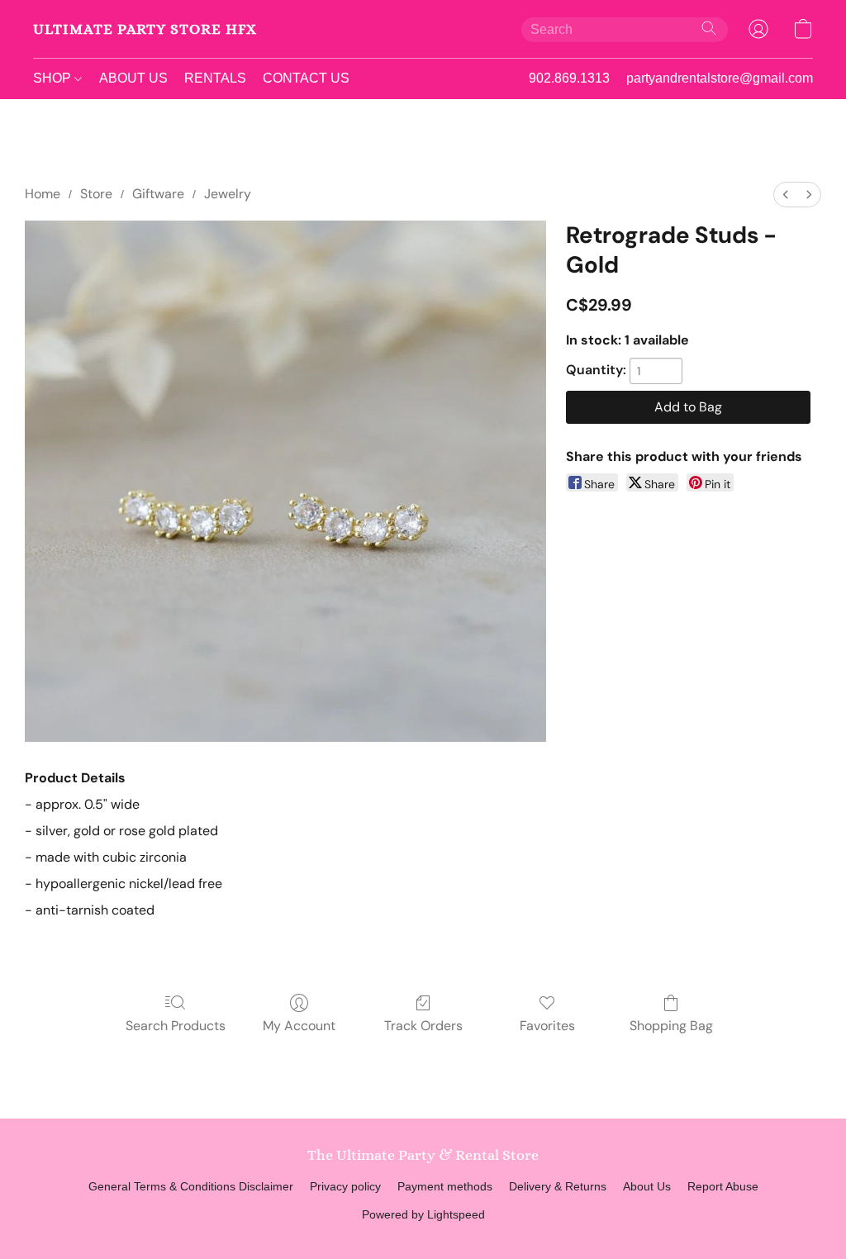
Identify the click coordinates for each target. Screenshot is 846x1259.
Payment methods (444, 1186)
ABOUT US (133, 78)
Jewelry (227, 193)
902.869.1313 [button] (569, 78)
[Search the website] (708, 28)
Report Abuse (722, 1186)
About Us (647, 1186)
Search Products (176, 1025)
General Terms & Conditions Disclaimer (190, 1186)
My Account (299, 1025)
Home (42, 193)
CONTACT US (306, 78)
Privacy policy (345, 1186)
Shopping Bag (671, 1025)
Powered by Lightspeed (423, 1214)
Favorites (547, 1025)
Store (96, 193)
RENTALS (215, 78)
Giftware (158, 193)
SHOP (53, 78)
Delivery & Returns (557, 1186)
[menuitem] (785, 195)
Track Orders (423, 1025)
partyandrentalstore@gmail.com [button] (719, 78)
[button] (145, 29)
